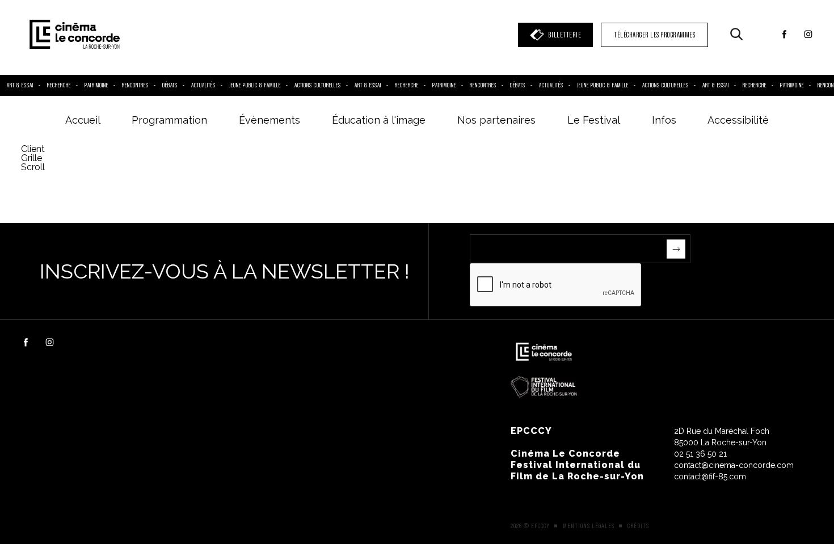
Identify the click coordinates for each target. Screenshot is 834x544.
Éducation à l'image (379, 120)
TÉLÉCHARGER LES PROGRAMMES (654, 35)
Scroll (34, 167)
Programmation (169, 120)
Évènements (269, 120)
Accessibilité (738, 120)
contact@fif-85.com (710, 476)
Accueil (82, 120)
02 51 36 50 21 (700, 453)
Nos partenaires (496, 120)
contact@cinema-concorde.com (734, 465)
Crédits (638, 525)
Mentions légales (588, 525)
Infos (664, 120)
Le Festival (593, 120)
